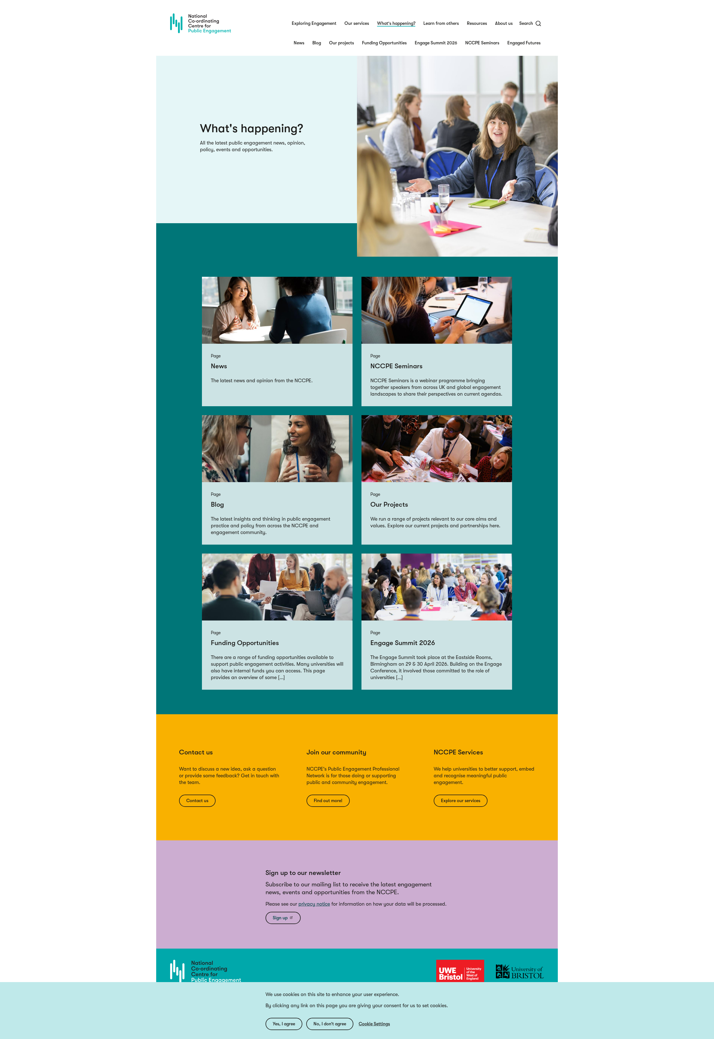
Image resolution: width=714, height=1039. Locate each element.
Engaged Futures (524, 42)
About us (504, 23)
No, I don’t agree (329, 1023)
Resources (477, 23)
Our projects (341, 42)
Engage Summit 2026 (436, 42)
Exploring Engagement (314, 23)
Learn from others (441, 23)
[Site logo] (200, 23)
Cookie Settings (374, 1023)
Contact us (197, 800)
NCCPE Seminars (482, 42)
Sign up (280, 917)
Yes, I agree (284, 1023)
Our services (356, 23)
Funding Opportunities (384, 42)
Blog (316, 42)
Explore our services (460, 800)
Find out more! (328, 800)
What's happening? (396, 23)
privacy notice (314, 904)
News (299, 42)
